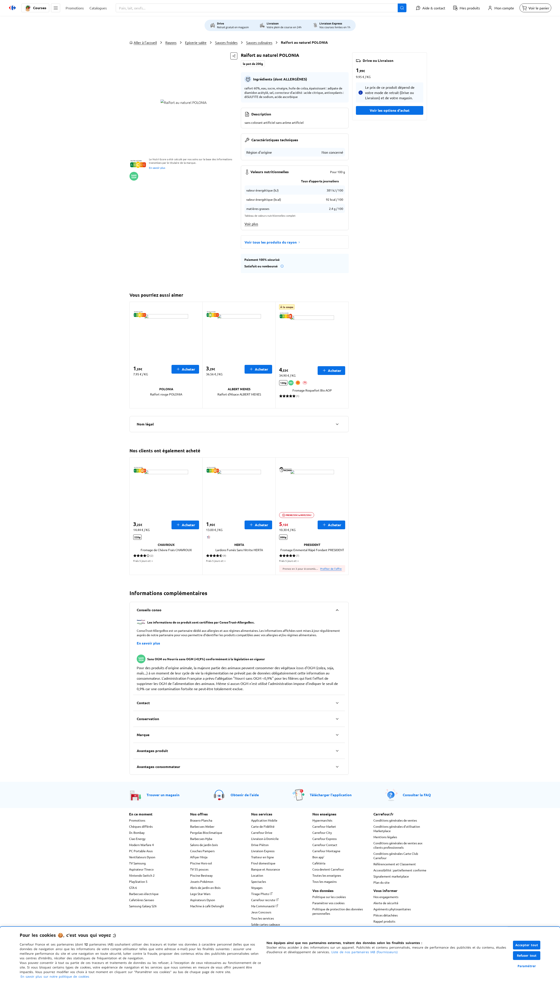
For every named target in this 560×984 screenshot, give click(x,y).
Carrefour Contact (324, 845)
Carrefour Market (324, 826)
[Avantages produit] (337, 750)
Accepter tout (526, 945)
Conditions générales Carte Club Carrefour (395, 856)
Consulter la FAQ (417, 794)
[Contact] (337, 702)
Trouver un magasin (163, 794)
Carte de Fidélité (263, 826)
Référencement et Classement (394, 864)
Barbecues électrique (144, 894)
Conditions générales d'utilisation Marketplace (396, 828)
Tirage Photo (260, 894)
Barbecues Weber (202, 826)
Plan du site (381, 882)
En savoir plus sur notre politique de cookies (55, 976)
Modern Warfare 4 (141, 845)
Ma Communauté (263, 906)
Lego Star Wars (200, 894)
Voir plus (251, 223)
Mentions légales (385, 837)
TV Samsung (137, 863)
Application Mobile (264, 820)
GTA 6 (133, 888)
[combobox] (261, 7)
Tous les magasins (324, 881)
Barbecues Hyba (201, 839)
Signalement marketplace (391, 876)
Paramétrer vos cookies (328, 903)
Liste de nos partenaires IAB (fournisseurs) (364, 952)
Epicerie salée (195, 42)
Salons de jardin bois (204, 845)
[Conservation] (337, 718)
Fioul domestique (263, 863)
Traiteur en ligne (262, 857)
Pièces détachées (385, 915)
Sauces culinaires (259, 42)
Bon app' (318, 857)
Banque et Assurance (265, 869)
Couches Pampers (202, 851)
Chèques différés (141, 826)
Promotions (137, 820)
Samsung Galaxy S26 (143, 906)
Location (257, 875)
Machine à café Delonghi (207, 906)
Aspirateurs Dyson (202, 900)
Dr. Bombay (137, 832)
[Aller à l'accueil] (12, 7)
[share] (233, 55)
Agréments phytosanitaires (392, 909)
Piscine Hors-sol (201, 863)
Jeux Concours (261, 912)
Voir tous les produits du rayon (271, 242)
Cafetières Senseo (141, 900)
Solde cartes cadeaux (265, 924)
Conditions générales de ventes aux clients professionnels (397, 845)
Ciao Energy (137, 839)
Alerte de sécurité (385, 903)
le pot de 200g (253, 64)
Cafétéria (318, 863)
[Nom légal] (337, 424)
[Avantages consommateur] (337, 766)
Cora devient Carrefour (328, 869)
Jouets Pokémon (201, 881)
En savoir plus (157, 167)
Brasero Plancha (201, 820)
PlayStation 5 (138, 881)
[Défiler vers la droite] (343, 355)
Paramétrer (527, 966)
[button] (55, 7)
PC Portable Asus (141, 851)
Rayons (171, 42)
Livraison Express (263, 851)
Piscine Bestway (201, 875)
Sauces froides (226, 42)
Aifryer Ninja (198, 857)
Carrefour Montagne (326, 851)
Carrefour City (322, 832)
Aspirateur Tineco (141, 869)
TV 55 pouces (199, 869)
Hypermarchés (322, 820)
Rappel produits (384, 921)
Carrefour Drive (261, 832)
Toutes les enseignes (326, 875)
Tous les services (262, 918)
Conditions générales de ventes (395, 820)
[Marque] (337, 734)
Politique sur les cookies (329, 897)
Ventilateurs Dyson (142, 857)
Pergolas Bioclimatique (206, 832)
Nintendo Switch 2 (142, 875)
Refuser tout (527, 955)
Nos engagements (385, 897)
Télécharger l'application (331, 794)
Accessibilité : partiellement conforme (399, 870)
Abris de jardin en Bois (205, 888)
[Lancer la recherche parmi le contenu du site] (402, 8)
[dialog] (280, 955)
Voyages (256, 888)
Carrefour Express (324, 839)
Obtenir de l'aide (245, 794)
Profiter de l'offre (331, 568)
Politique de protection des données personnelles (337, 911)
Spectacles (258, 881)
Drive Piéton (260, 845)
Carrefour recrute (263, 900)
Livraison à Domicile (265, 839)
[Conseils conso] (337, 610)
